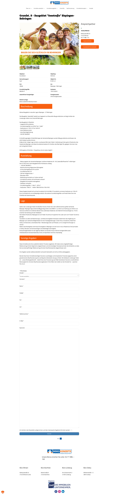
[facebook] (55, 491)
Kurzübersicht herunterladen (89, 47)
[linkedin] (63, 491)
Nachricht (22, 328)
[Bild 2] (29, 67)
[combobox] (49, 276)
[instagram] (59, 491)
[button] (2, 492)
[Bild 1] (23, 67)
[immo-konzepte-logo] (59, 2)
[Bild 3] (36, 67)
